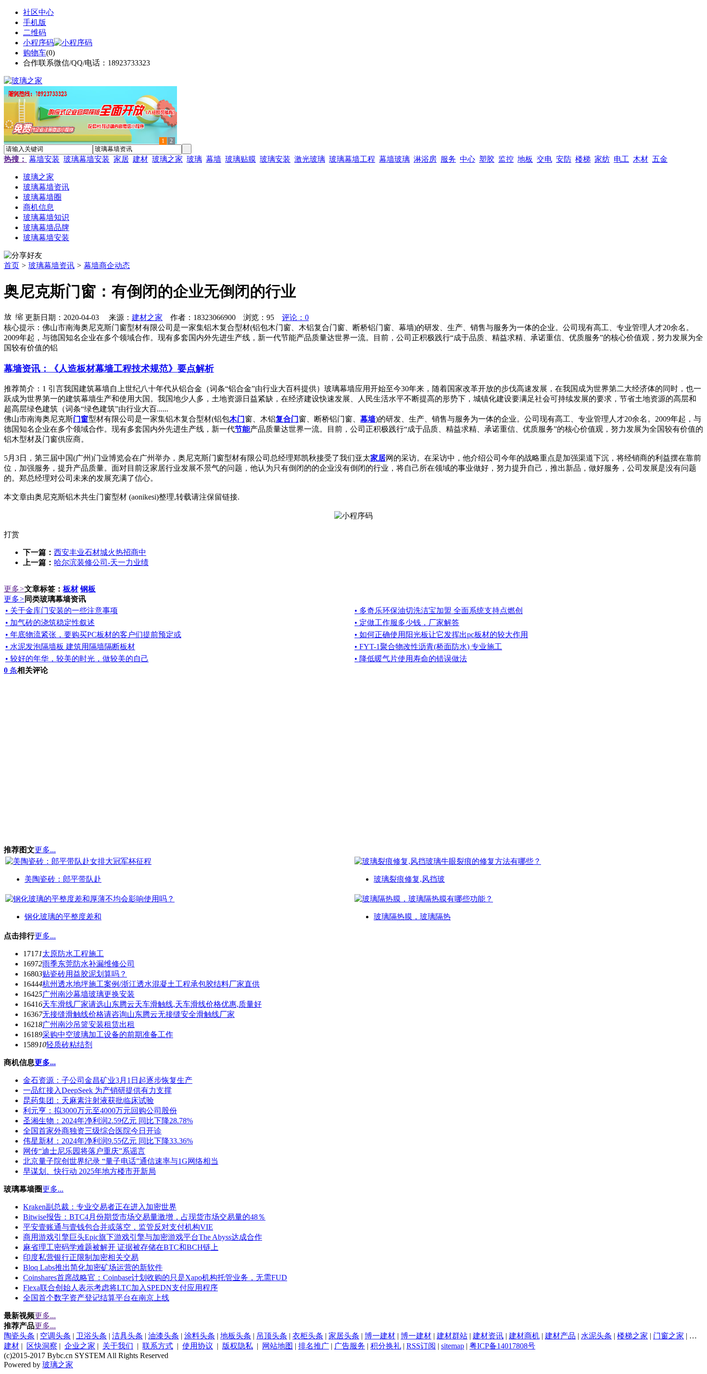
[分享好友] (23, 256)
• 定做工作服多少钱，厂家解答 (406, 622)
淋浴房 (425, 159)
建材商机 (524, 1336)
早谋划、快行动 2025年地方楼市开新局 (89, 1171)
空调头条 (55, 1336)
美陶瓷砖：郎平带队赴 (63, 879)
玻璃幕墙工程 (352, 159)
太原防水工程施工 (73, 954)
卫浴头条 (91, 1336)
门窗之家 (668, 1336)
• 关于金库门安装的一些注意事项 (61, 610)
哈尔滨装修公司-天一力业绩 (101, 562)
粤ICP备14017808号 (502, 1346)
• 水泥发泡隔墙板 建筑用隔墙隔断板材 (70, 646)
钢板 (88, 589)
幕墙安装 (44, 159)
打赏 (11, 534)
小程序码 (38, 43)
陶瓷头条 (19, 1336)
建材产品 (560, 1336)
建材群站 (452, 1336)
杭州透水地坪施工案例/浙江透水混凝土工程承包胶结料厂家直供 (151, 984)
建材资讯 (488, 1336)
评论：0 (295, 317)
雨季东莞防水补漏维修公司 (88, 964)
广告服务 (349, 1346)
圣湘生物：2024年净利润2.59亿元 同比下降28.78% (108, 1121)
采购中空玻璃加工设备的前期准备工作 (107, 1034)
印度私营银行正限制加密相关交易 (81, 1257)
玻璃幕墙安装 (86, 159)
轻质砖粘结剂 (69, 1044)
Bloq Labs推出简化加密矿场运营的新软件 (93, 1267)
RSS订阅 (421, 1346)
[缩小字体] (19, 316)
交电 (544, 159)
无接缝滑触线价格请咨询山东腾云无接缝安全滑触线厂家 (138, 1014)
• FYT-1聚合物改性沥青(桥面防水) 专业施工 (428, 646)
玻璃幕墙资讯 (51, 265)
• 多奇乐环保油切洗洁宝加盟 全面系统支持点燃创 (438, 610)
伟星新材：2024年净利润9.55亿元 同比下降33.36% (108, 1141)
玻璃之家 (167, 159)
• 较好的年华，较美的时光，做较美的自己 (77, 659)
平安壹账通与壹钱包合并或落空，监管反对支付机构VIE (118, 1227)
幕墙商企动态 (107, 265)
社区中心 (38, 12)
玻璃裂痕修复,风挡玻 (409, 879)
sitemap (452, 1346)
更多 (14, 589)
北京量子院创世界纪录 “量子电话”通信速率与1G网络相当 (120, 1161)
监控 (506, 159)
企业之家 (79, 1346)
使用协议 (197, 1346)
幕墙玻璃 (394, 159)
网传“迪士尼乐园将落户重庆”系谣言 (84, 1151)
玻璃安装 (275, 159)
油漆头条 (163, 1336)
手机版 (34, 22)
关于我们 (117, 1346)
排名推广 (313, 1346)
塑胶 (486, 159)
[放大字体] (8, 316)
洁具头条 (127, 1336)
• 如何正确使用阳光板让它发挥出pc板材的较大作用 (441, 634)
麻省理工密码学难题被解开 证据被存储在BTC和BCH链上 (120, 1247)
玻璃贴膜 (240, 159)
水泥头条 (596, 1336)
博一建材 (380, 1336)
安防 (563, 159)
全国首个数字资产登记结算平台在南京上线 (96, 1298)
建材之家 (147, 317)
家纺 (602, 159)
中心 (467, 159)
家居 (121, 159)
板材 (70, 589)
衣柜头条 (307, 1336)
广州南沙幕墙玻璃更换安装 (88, 994)
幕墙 (213, 159)
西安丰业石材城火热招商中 (100, 552)
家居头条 (343, 1336)
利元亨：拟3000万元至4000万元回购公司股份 (100, 1110)
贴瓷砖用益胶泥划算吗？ (84, 974)
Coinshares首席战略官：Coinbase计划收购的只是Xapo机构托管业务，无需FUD (155, 1277)
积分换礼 (385, 1346)
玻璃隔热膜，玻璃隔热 (412, 916)
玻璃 (194, 159)
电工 (621, 159)
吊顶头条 (271, 1336)
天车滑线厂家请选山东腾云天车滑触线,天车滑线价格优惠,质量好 (152, 1004)
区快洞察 (41, 1346)
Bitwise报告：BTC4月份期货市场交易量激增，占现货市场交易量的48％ (144, 1217)
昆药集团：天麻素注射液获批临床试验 (88, 1100)
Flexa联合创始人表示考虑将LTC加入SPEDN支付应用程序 (120, 1288)
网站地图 (277, 1346)
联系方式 (157, 1346)
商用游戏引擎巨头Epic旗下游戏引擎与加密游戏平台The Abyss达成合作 (142, 1237)
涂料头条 (199, 1336)
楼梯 (583, 159)
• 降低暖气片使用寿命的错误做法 (410, 659)
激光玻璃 (309, 159)
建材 (140, 159)
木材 (640, 159)
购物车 (34, 53)
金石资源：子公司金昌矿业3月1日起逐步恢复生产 (107, 1080)
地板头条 (235, 1336)
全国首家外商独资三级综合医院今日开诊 (92, 1131)
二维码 (34, 32)
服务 (448, 159)
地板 (525, 159)
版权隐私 (237, 1346)
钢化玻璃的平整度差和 (63, 916)
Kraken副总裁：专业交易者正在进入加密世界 (100, 1207)
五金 (660, 159)
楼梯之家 (632, 1336)
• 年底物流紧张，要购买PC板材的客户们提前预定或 (93, 634)
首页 (11, 265)
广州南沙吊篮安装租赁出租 (88, 1024)
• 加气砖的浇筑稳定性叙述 (50, 622)
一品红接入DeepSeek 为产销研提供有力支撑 (97, 1090)
